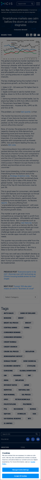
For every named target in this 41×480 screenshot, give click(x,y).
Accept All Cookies (20, 476)
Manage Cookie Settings (20, 470)
